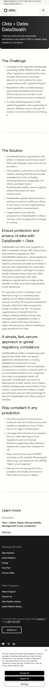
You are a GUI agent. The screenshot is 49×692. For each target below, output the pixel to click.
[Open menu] (43, 10)
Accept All (24, 673)
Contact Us (7, 597)
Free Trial (6, 568)
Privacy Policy (12, 666)
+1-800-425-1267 (12, 622)
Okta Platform (8, 553)
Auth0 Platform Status (12, 606)
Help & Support (9, 592)
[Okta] (9, 10)
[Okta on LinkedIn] (14, 644)
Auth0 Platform (8, 558)
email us (40, 619)
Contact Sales (8, 573)
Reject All (24, 679)
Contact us (12, 630)
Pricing (5, 563)
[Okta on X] (8, 644)
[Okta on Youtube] (3, 644)
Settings (24, 684)
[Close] (46, 650)
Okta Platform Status (11, 602)
